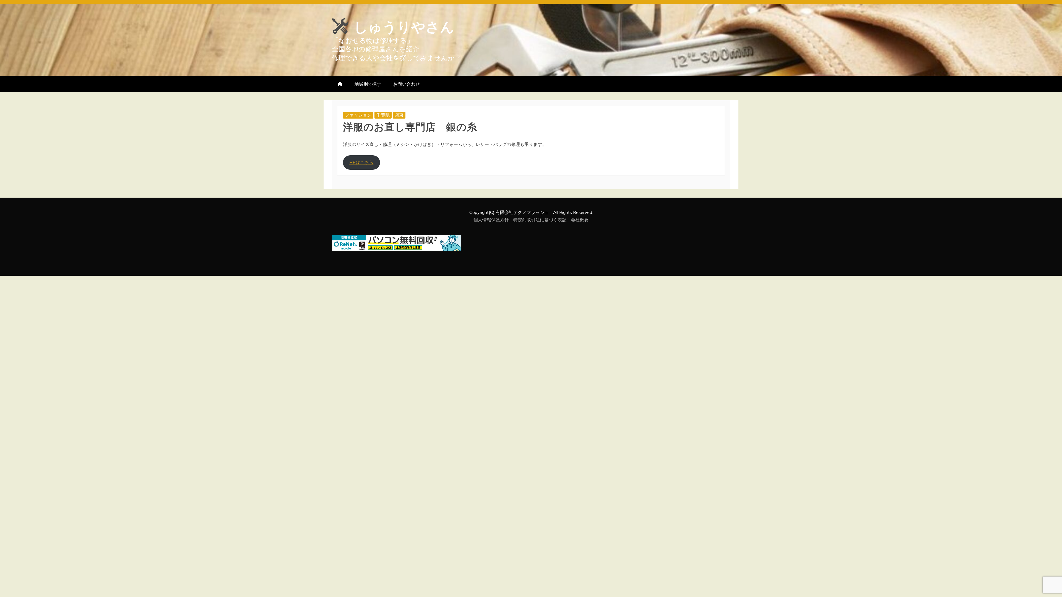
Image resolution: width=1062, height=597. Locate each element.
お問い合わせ (406, 84)
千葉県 (383, 115)
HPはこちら (361, 162)
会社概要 (580, 219)
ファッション (358, 115)
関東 (399, 115)
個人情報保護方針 (491, 219)
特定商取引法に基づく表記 (539, 219)
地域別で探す (368, 84)
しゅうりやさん (404, 25)
